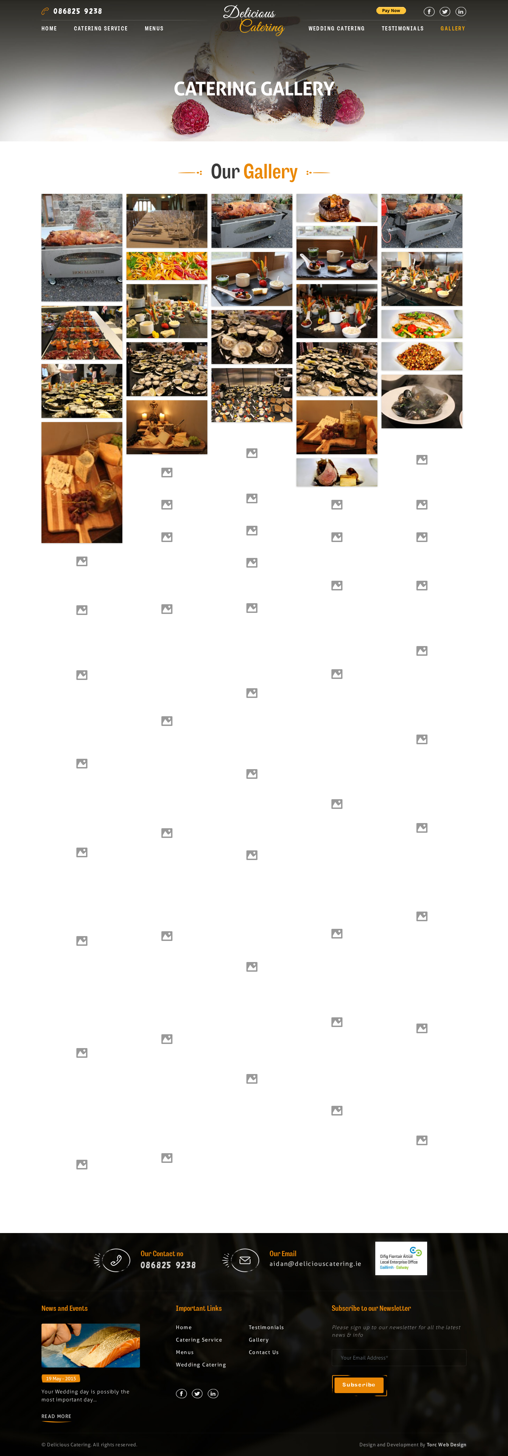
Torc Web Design (447, 1444)
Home (49, 29)
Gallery (453, 29)
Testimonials (403, 29)
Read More (56, 1416)
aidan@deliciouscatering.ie (316, 1263)
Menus (154, 29)
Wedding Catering (337, 29)
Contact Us (264, 1352)
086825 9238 (78, 11)
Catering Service (101, 29)
